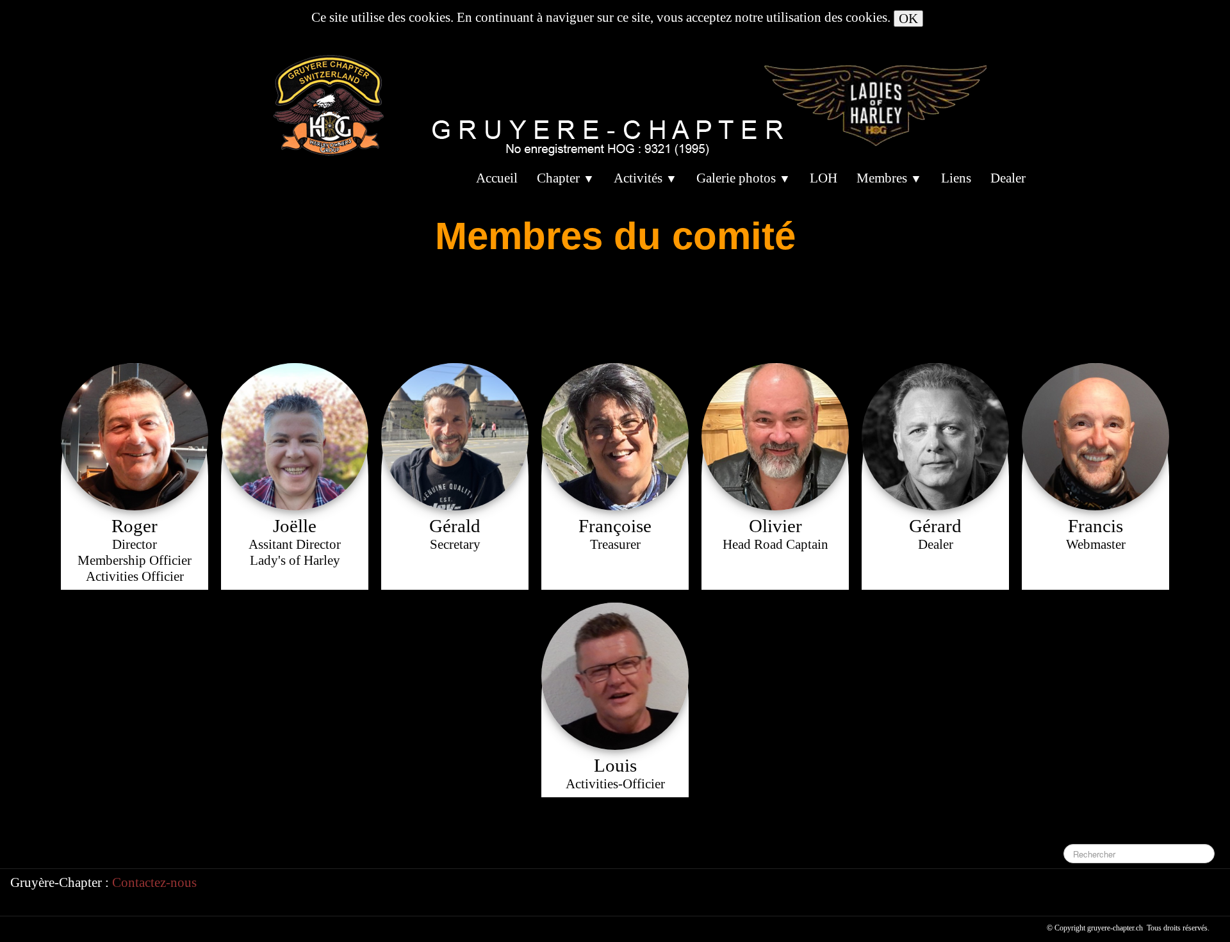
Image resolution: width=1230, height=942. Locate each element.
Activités (645, 178)
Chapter (565, 178)
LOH (823, 178)
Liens (956, 178)
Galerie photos (743, 178)
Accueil (497, 178)
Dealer (1008, 178)
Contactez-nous (154, 882)
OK (908, 18)
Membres (889, 178)
